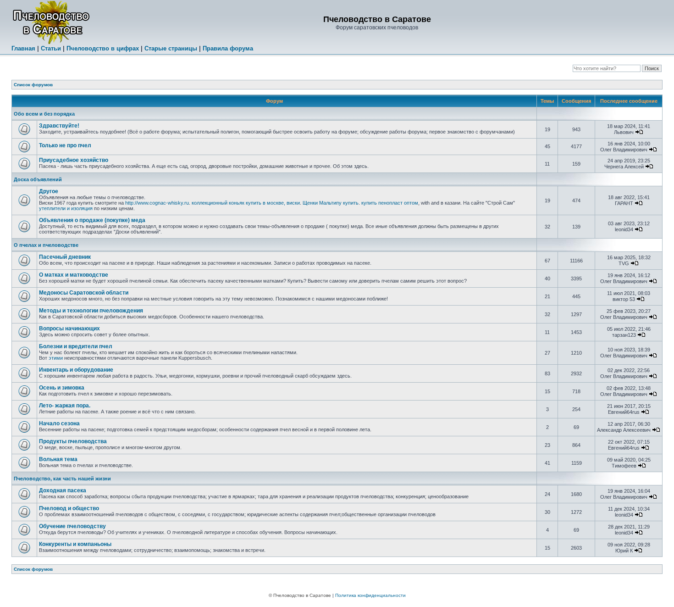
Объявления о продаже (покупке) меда (92, 220)
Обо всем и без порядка (44, 114)
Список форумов (33, 84)
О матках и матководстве (73, 275)
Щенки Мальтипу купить (331, 203)
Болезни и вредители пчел (75, 346)
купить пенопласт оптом (389, 203)
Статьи (51, 48)
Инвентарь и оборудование (76, 370)
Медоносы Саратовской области (83, 293)
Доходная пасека (62, 490)
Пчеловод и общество (69, 508)
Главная (23, 48)
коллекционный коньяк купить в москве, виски (246, 203)
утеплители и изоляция (66, 208)
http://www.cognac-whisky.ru (157, 203)
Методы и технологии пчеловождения (91, 310)
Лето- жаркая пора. (64, 405)
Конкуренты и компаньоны (75, 544)
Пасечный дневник (65, 257)
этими (56, 358)
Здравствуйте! (59, 126)
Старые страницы (170, 48)
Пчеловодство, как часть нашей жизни (62, 478)
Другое (48, 191)
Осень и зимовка (61, 387)
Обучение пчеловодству (72, 526)
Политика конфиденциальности (370, 595)
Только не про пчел (65, 145)
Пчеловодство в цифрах (102, 48)
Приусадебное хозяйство (73, 160)
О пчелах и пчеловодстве (46, 245)
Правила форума (228, 48)
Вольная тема (58, 459)
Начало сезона (59, 423)
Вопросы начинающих (69, 328)
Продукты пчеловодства (73, 441)
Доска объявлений (38, 179)
